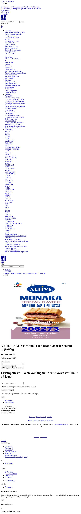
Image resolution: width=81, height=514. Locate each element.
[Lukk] (9, 443)
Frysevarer (8, 94)
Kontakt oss (6, 9)
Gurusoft (3, 441)
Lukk (3, 390)
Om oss (38, 9)
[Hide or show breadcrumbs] (6, 275)
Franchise (29, 9)
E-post (3, 383)
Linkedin (49, 417)
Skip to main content (7, 1)
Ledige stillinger (18, 9)
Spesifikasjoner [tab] (9, 402)
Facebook (43, 417)
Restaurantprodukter (11, 234)
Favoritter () (10, 480)
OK (2, 500)
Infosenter (43, 420)
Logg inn (9, 487)
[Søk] (21, 22)
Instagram (32, 417)
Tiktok (38, 417)
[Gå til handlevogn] (2, 27)
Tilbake (4, 443)
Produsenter (50, 420)
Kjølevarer (8, 80)
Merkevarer (8, 129)
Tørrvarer (8, 30)
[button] (2, 361)
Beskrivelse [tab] (8, 401)
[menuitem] (42, 446)
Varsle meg (19, 368)
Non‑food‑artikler (10, 121)
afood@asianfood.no (61, 424)
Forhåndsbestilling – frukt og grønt (15, 236)
